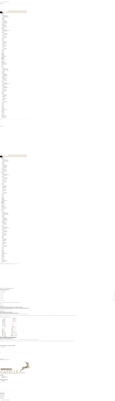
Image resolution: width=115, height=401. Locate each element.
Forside (1, 263)
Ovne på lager (3, 112)
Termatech (3, 32)
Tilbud (2, 60)
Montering (3, 54)
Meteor (3, 38)
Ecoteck (3, 52)
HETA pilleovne (4, 181)
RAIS (2, 40)
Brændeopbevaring (5, 223)
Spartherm (3, 237)
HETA (2, 35)
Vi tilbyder (2, 198)
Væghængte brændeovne (5, 16)
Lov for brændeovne (4, 64)
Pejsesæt (4, 26)
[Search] (1, 12)
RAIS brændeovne (5, 41)
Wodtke (3, 50)
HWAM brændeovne (5, 29)
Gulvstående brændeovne (5, 15)
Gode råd (2, 115)
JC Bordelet (3, 46)
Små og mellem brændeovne (6, 161)
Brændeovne (3, 263)
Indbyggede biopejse (5, 22)
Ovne (1, 67)
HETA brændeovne (5, 36)
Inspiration (2, 57)
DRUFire (3, 39)
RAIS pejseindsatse (5, 95)
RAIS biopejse (4, 43)
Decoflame (3, 53)
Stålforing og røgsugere (4, 56)
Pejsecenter (2, 58)
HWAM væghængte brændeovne (6, 30)
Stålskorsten (3, 55)
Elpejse (3, 23)
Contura (3, 49)
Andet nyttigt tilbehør (5, 27)
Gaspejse (3, 19)
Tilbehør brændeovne (4, 25)
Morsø (2, 44)
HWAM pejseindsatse (5, 84)
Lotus (2, 47)
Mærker (2, 81)
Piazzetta (3, 195)
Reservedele (3, 254)
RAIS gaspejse (4, 240)
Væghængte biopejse (5, 167)
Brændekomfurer (4, 24)
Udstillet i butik (3, 61)
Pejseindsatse (3, 18)
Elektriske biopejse (5, 21)
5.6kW (13, 302)
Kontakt (2, 209)
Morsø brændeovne (5, 98)
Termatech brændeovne (5, 178)
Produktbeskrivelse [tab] (2, 310)
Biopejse (3, 164)
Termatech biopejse (5, 33)
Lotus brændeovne (5, 192)
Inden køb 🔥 (2, 13)
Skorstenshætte (3, 63)
